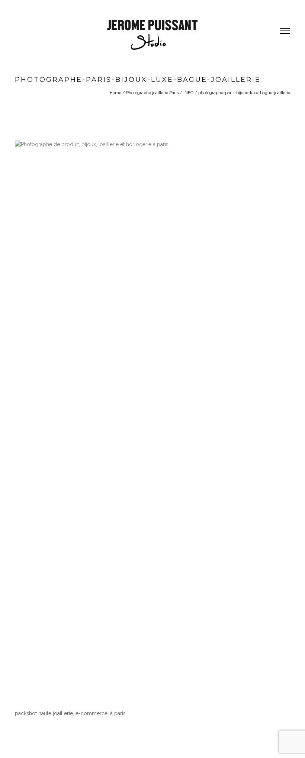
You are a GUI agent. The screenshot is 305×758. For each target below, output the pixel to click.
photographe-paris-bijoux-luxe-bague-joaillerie (244, 92)
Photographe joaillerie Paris (152, 92)
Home (115, 92)
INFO (188, 92)
